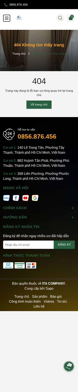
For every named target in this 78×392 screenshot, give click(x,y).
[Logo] (43, 17)
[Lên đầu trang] (69, 355)
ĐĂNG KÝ (64, 244)
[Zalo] (6, 197)
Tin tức (62, 301)
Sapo (49, 288)
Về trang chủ (39, 104)
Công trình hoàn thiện (25, 301)
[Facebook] (16, 197)
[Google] (35, 197)
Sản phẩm (39, 296)
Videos (49, 301)
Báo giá (56, 296)
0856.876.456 (37, 136)
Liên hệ (39, 306)
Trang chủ (21, 296)
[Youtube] (25, 197)
